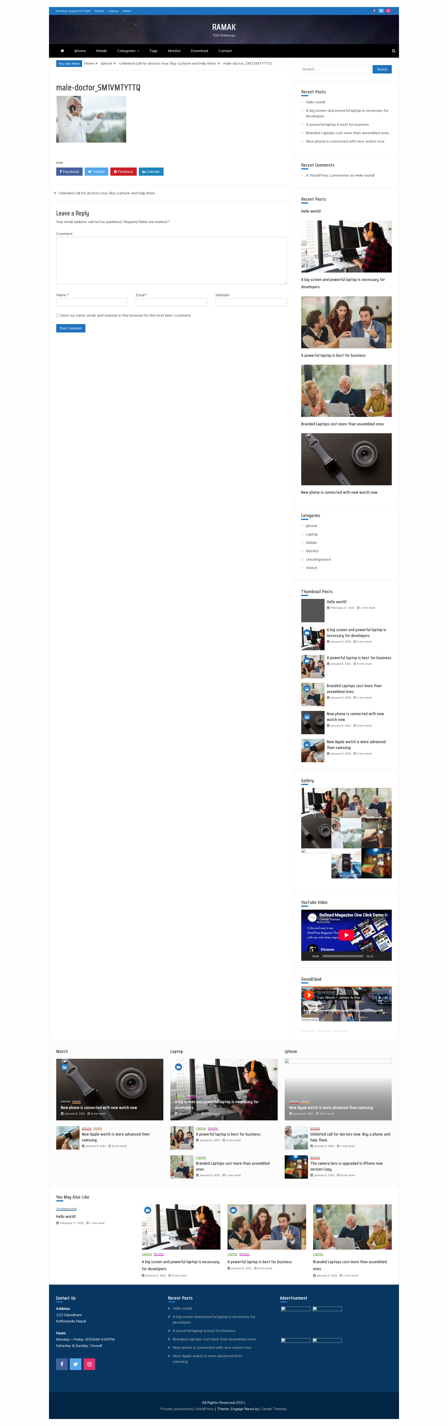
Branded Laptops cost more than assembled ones (347, 132)
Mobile (99, 11)
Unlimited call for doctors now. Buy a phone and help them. (107, 193)
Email (141, 295)
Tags (153, 50)
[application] (346, 935)
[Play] (307, 956)
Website (222, 295)
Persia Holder (308, 1031)
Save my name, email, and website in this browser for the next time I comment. (125, 315)
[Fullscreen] (385, 956)
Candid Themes (273, 1408)
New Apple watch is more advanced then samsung (356, 744)
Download (199, 50)
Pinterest (125, 171)
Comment (64, 233)
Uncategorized (318, 559)
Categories (126, 50)
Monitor (174, 50)
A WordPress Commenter (327, 175)
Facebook (374, 11)
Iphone (80, 50)
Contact (225, 50)
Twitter (381, 11)
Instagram (388, 11)
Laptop (113, 11)
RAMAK (224, 27)
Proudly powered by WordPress (188, 1408)
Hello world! (315, 102)
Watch (126, 11)
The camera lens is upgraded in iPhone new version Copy (346, 1166)
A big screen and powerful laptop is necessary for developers (356, 632)
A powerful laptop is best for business (337, 124)
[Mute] (378, 956)
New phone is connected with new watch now (345, 141)
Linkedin (152, 171)
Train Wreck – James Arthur (332, 1031)
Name (62, 295)
